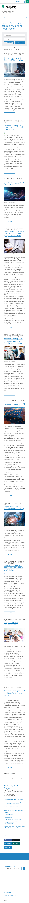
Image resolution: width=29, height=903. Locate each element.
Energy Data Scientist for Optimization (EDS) (14, 183)
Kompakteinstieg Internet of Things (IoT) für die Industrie (14, 693)
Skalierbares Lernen (9, 814)
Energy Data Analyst (9, 822)
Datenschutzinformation (10, 895)
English (18, 1)
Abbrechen (9, 42)
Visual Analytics (8, 817)
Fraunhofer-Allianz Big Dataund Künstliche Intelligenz (8, 12)
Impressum (6, 893)
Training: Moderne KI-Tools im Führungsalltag (13, 59)
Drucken (7, 847)
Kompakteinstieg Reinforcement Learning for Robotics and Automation (14, 341)
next (19, 778)
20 (16, 49)
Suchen (20, 42)
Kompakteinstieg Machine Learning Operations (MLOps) (13, 127)
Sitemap (6, 891)
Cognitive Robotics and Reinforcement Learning (14, 507)
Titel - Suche (24, 1)
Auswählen (24, 868)
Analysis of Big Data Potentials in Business (14, 799)
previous (7, 778)
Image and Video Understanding (11, 624)
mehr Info (9, 113)
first (5, 778)
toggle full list (24, 39)
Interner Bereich (8, 892)
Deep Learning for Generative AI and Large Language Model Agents (14, 233)
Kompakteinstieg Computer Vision (13, 819)
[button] (8, 840)
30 (18, 49)
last (21, 778)
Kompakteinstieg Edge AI (14, 404)
